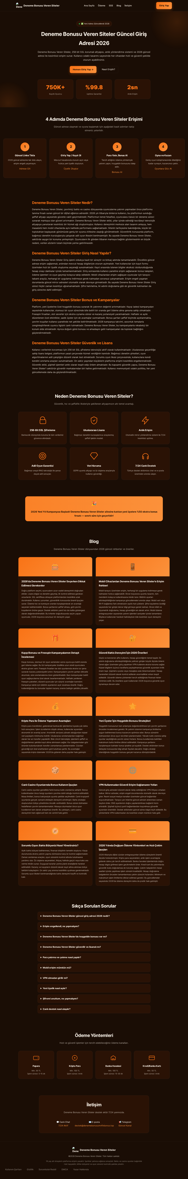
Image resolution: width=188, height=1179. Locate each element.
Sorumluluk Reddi (47, 1169)
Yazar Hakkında (81, 1169)
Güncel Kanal (125, 1125)
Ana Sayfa (89, 5)
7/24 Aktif (63, 1125)
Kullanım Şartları (13, 1169)
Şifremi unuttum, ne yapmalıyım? (60, 998)
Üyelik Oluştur (71, 168)
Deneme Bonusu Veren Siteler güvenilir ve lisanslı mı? (72, 946)
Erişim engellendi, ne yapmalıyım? (61, 926)
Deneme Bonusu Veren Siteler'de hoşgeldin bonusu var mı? (75, 936)
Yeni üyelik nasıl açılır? (55, 988)
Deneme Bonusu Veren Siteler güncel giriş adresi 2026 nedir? (76, 916)
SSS (111, 5)
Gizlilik (30, 1169)
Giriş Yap (164, 5)
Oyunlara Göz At (163, 168)
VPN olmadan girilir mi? (55, 978)
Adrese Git (24, 168)
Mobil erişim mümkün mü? (57, 967)
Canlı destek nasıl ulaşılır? (56, 1009)
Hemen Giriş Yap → (83, 69)
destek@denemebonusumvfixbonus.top (94, 1125)
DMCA (65, 1169)
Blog (119, 5)
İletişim (128, 5)
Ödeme (101, 5)
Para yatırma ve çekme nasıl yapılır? (62, 957)
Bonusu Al (117, 172)
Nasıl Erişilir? (108, 69)
